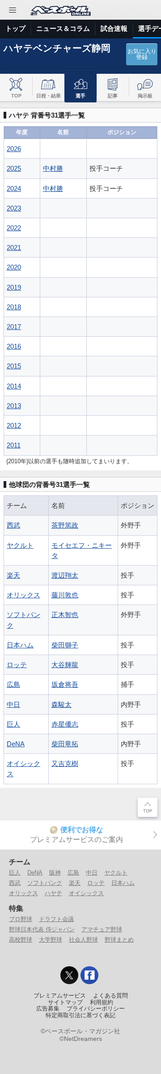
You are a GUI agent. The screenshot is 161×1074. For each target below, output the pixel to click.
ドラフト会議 (56, 919)
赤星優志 (64, 724)
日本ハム (20, 645)
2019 (14, 287)
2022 (14, 228)
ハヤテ (53, 893)
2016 (14, 346)
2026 (14, 148)
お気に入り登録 (142, 54)
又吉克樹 (64, 763)
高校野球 (20, 939)
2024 (14, 188)
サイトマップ (65, 1002)
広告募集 (47, 1009)
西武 (13, 525)
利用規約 (101, 1002)
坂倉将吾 (64, 684)
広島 (13, 684)
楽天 (13, 575)
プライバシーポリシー (96, 1009)
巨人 (13, 724)
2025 (14, 168)
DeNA (16, 744)
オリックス (23, 595)
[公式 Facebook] (89, 975)
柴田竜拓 (64, 744)
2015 (14, 366)
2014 (14, 386)
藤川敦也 (64, 595)
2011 (14, 445)
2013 (14, 406)
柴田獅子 (64, 645)
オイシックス (86, 893)
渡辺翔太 (64, 575)
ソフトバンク (44, 882)
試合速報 (114, 28)
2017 (14, 326)
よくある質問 (110, 996)
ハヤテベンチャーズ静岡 (57, 48)
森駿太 (61, 704)
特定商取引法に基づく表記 (80, 1015)
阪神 (55, 872)
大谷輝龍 (64, 664)
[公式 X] (69, 975)
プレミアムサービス (60, 996)
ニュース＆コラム (63, 28)
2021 (14, 247)
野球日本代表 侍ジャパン (42, 929)
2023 (14, 208)
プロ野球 (20, 919)
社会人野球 (83, 939)
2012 (14, 425)
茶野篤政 (64, 525)
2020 (14, 267)
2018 (14, 307)
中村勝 (53, 168)
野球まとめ (119, 939)
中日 (13, 704)
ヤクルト (20, 545)
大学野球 (50, 939)
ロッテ (17, 664)
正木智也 (64, 614)
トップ (15, 28)
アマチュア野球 (101, 929)
